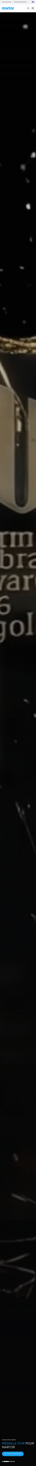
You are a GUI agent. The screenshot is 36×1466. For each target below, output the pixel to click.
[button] (32, 8)
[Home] (8, 8)
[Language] (32, 2)
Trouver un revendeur (20, 2)
